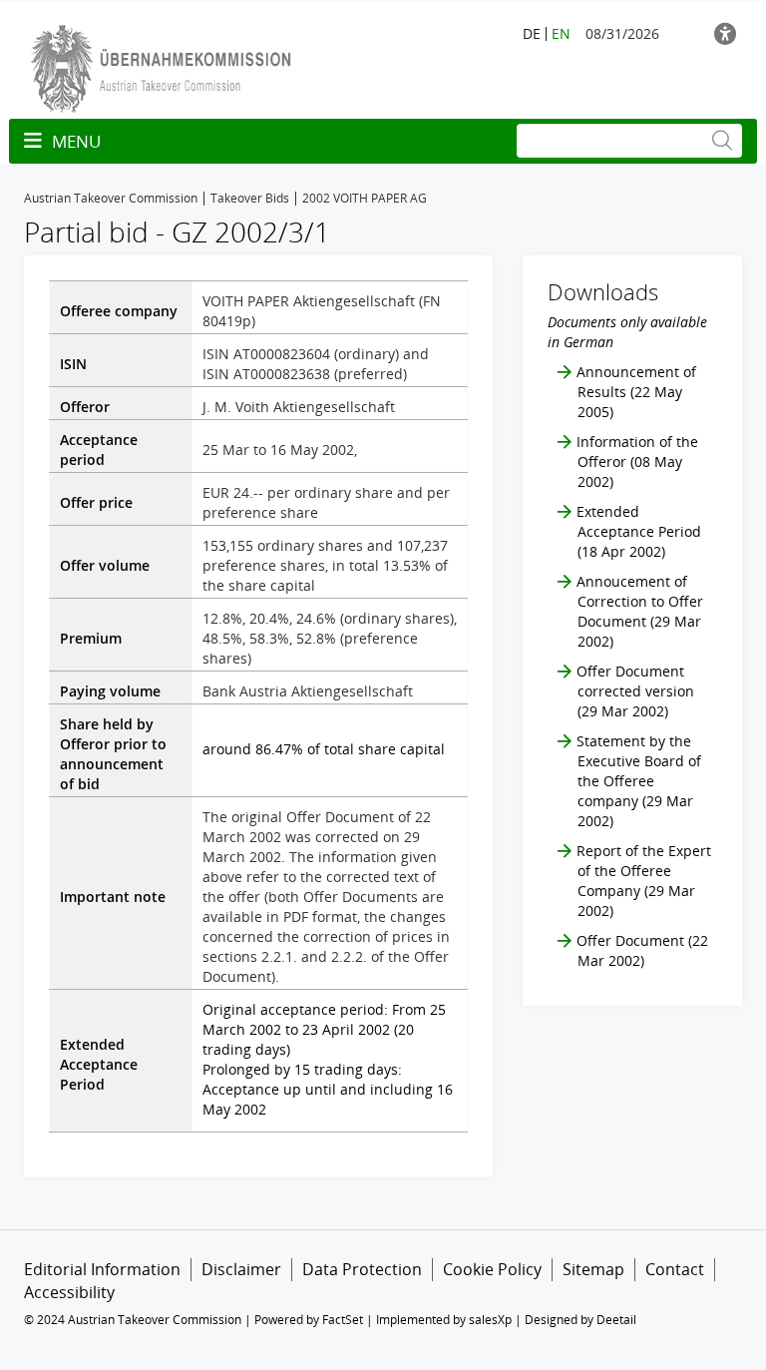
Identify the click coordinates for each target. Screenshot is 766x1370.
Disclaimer (241, 1269)
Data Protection (362, 1269)
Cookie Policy (492, 1269)
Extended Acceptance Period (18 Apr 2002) (638, 531)
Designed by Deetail (580, 1319)
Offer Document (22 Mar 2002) (642, 950)
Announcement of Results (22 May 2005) (636, 391)
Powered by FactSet (308, 1319)
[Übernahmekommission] (165, 67)
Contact (674, 1269)
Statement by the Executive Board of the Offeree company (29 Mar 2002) (638, 780)
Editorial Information (102, 1269)
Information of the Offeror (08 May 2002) (637, 461)
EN (561, 33)
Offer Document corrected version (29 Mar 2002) (635, 691)
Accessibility (69, 1292)
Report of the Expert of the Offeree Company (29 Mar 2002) (643, 880)
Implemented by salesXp (444, 1319)
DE (532, 33)
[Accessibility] (728, 33)
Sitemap (593, 1269)
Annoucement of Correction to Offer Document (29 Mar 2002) (639, 611)
